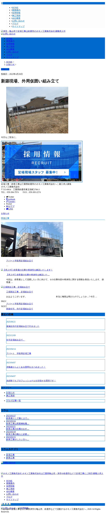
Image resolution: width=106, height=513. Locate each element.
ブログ (15, 24)
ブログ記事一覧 (13, 401)
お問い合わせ (18, 21)
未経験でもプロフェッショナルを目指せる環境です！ (31, 381)
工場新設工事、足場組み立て (19, 292)
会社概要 (16, 18)
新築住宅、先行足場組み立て (19, 309)
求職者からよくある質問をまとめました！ (26, 367)
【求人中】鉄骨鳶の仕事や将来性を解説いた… (28, 275)
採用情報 (16, 13)
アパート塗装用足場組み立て (19, 261)
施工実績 (16, 15)
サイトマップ (18, 26)
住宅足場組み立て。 (15, 340)
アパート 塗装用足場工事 (18, 353)
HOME (15, 7)
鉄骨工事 (10, 458)
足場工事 (10, 455)
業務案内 (16, 10)
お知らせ (5, 213)
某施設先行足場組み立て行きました (22, 326)
